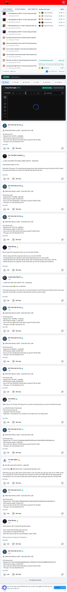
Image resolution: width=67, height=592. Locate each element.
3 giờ (9, 218)
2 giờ (9, 188)
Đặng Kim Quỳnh (48, 25)
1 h (9, 127)
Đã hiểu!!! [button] (57, 587)
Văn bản (16, 82)
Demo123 (46, 68)
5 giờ (9, 340)
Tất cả (6, 82)
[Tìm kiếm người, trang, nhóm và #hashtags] (64, 3)
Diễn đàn (14, 71)
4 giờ (9, 309)
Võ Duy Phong (48, 22)
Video (37, 82)
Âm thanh (47, 82)
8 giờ (9, 492)
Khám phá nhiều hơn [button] (13, 588)
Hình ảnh (27, 82)
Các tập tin (59, 82)
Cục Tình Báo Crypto (14, 155)
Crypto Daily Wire (13, 277)
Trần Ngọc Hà (47, 19)
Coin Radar (11, 399)
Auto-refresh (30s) (52, 71)
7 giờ (9, 431)
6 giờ (9, 370)
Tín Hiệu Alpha (13, 459)
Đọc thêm (5, 144)
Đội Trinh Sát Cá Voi (14, 125)
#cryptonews (16, 537)
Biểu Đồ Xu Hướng (47, 87)
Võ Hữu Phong (48, 16)
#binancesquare (7, 537)
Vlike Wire (11, 246)
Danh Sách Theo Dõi (58, 87)
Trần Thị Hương (48, 12)
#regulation (23, 537)
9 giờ (9, 553)
